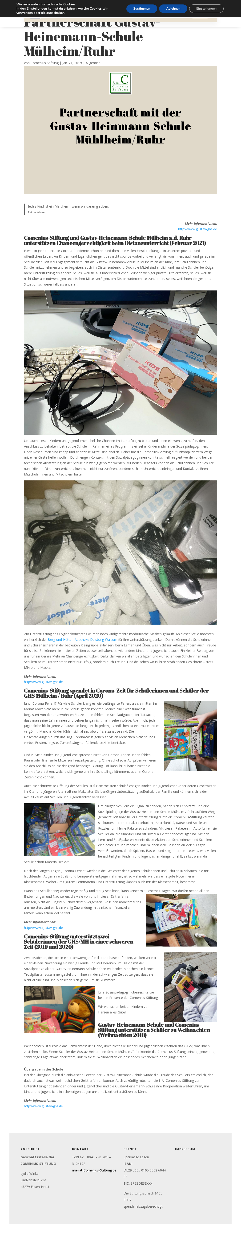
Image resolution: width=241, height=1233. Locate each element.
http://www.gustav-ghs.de (197, 229)
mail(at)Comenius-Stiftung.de (94, 1170)
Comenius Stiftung (45, 63)
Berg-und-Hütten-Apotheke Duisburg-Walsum (82, 639)
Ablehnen (173, 8)
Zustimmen (141, 8)
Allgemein (93, 63)
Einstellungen (37, 9)
